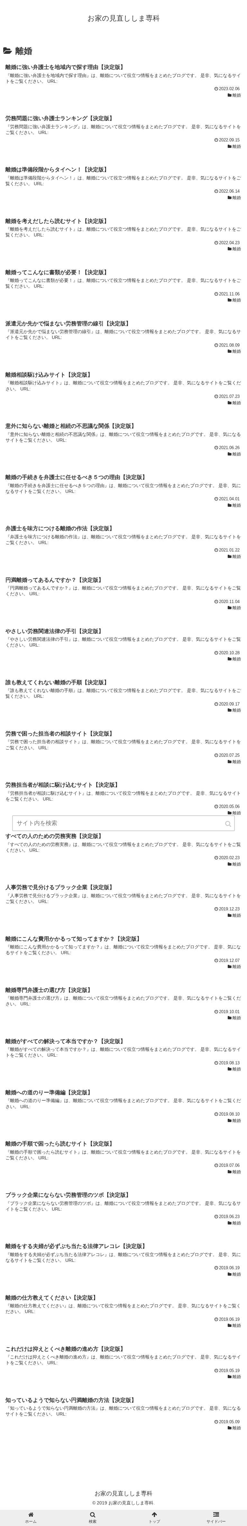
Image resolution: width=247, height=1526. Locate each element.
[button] (229, 824)
